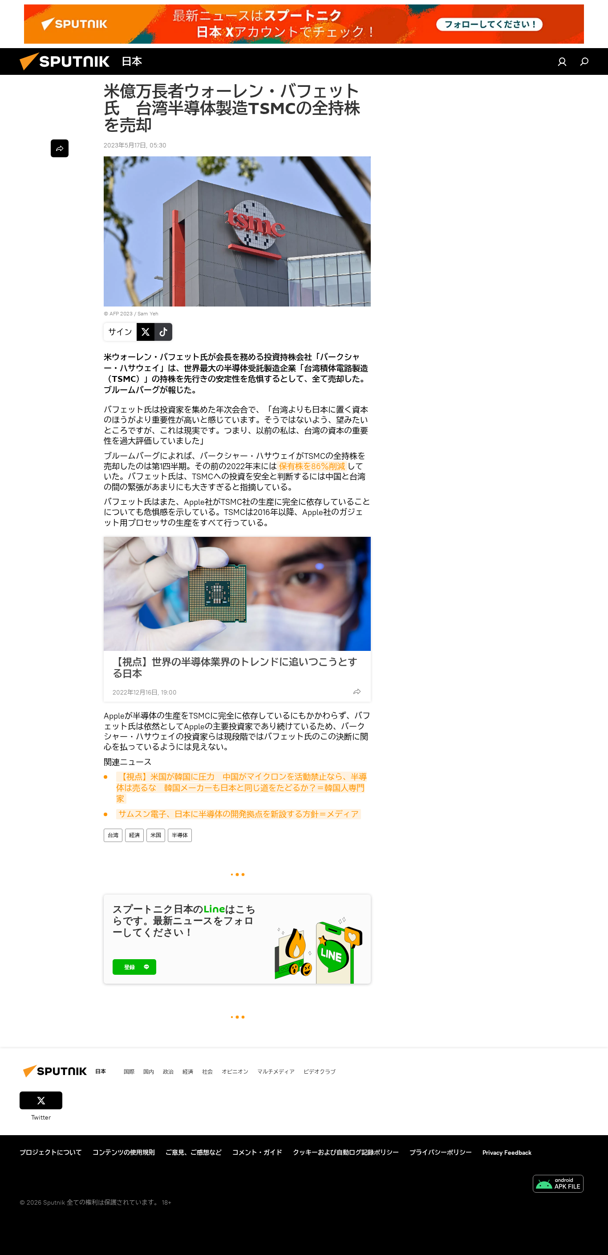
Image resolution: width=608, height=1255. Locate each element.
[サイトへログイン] (562, 61)
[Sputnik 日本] (68, 73)
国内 (148, 1071)
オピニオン (235, 1071)
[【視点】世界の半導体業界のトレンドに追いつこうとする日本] (237, 594)
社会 (207, 1071)
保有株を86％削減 (312, 466)
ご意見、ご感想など (194, 1153)
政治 (168, 1071)
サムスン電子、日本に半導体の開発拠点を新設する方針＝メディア (238, 814)
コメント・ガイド (257, 1153)
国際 (129, 1071)
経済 (134, 835)
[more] (357, 691)
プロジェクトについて (51, 1153)
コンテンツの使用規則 (124, 1153)
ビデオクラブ (320, 1071)
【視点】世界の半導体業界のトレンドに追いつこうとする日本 (235, 667)
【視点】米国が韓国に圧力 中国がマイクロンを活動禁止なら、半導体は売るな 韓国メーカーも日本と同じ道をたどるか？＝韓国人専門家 (241, 788)
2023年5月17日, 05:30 (135, 145)
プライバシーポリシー (440, 1153)
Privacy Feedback (506, 1153)
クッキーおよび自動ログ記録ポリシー (346, 1153)
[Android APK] (558, 1185)
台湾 (113, 835)
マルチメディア (276, 1071)
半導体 (180, 835)
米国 (155, 835)
